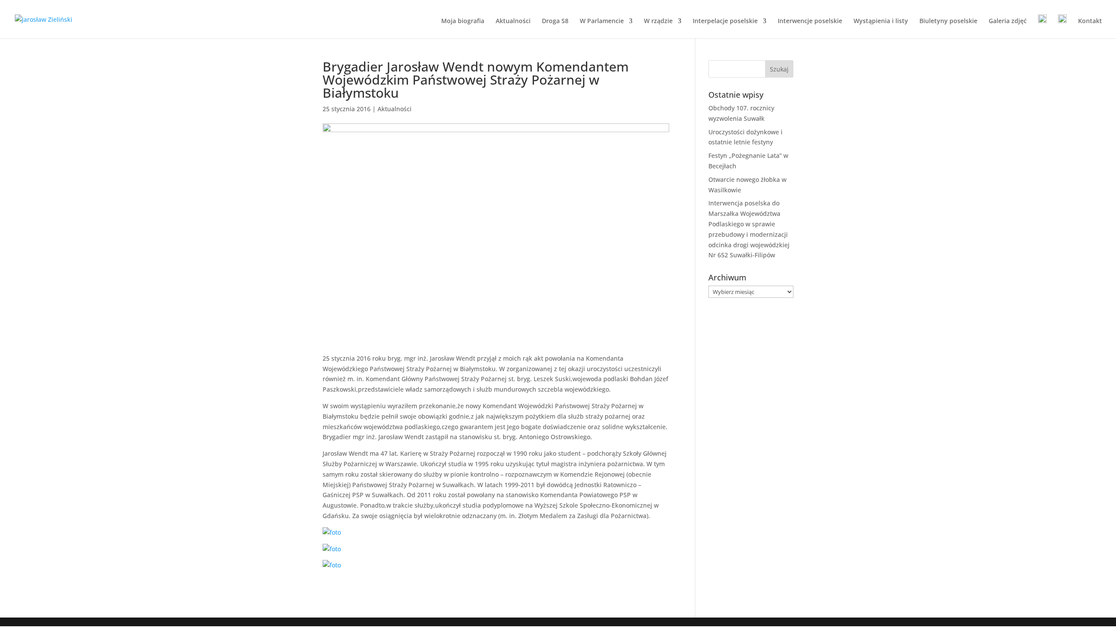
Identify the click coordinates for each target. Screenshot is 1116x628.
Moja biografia (462, 21)
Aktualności (513, 21)
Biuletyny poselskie (948, 21)
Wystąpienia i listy (881, 21)
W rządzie (658, 21)
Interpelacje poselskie (725, 21)
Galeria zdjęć (1008, 21)
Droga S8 (555, 21)
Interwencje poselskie (810, 21)
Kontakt (1090, 21)
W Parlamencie (602, 21)
